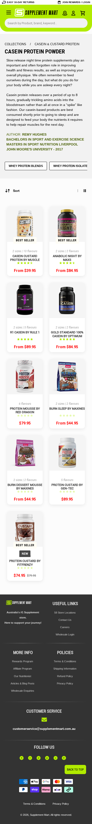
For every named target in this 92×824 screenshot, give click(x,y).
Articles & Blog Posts (22, 683)
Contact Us (65, 619)
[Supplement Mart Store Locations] (65, 13)
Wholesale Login (65, 634)
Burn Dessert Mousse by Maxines (25, 486)
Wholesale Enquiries (22, 690)
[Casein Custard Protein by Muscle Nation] (25, 224)
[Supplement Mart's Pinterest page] (65, 757)
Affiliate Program (22, 668)
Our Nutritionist (22, 676)
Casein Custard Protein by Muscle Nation (25, 258)
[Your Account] (73, 13)
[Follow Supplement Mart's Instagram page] (31, 757)
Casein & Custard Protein (57, 44)
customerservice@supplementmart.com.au (44, 729)
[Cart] (82, 13)
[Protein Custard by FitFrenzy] (25, 529)
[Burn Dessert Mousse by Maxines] (25, 453)
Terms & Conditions (65, 661)
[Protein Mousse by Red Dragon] (25, 376)
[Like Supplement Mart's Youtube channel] (57, 757)
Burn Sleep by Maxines (67, 408)
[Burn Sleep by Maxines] (67, 376)
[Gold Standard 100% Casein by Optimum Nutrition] (67, 300)
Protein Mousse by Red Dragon (25, 410)
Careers (65, 627)
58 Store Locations (65, 612)
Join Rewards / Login (76, 2)
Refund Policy (65, 676)
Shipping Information (64, 668)
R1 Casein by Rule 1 (25, 332)
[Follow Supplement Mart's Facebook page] (23, 757)
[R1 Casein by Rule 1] (25, 300)
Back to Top (75, 769)
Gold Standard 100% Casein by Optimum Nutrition (67, 334)
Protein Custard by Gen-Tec (67, 486)
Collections (16, 44)
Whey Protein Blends (26, 166)
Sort (16, 191)
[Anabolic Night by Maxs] (67, 224)
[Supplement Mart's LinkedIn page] (48, 757)
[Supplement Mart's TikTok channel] (40, 757)
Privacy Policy (65, 683)
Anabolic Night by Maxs (67, 257)
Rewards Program (22, 661)
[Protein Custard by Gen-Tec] (67, 453)
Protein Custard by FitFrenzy (25, 562)
